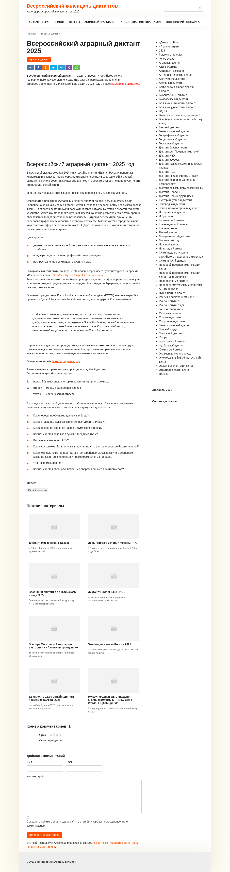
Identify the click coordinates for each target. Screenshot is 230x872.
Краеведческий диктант (173, 224)
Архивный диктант (170, 82)
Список (59, 22)
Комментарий (35, 776)
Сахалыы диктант (170, 313)
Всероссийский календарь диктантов (72, 6)
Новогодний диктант (171, 248)
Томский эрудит (168, 329)
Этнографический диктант (175, 369)
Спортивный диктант (172, 321)
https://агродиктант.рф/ (66, 361)
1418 (162, 50)
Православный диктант (173, 280)
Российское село (37, 490)
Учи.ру (163, 337)
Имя (30, 762)
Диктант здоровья (170, 159)
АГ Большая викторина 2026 (141, 22)
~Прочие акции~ (169, 46)
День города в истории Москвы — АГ (113, 542)
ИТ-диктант (166, 216)
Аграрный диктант (39, 59)
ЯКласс (163, 373)
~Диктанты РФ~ (168, 42)
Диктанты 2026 (39, 22)
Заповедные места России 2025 (109, 644)
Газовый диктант (169, 127)
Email (70, 762)
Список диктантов (164, 401)
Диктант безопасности (173, 147)
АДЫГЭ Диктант (169, 66)
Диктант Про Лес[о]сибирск (176, 196)
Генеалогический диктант (175, 131)
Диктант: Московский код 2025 (49, 542)
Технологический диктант (175, 325)
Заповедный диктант (172, 204)
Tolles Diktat (166, 58)
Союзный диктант (170, 317)
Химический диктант (171, 349)
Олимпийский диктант (172, 260)
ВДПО (163, 111)
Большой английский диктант (177, 103)
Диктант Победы (169, 192)
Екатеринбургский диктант (175, 200)
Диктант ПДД (167, 171)
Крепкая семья (168, 228)
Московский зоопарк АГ (183, 22)
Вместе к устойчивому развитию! (179, 115)
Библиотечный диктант (173, 95)
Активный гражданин (100, 22)
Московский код (169, 240)
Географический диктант (174, 135)
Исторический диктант (173, 212)
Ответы (74, 22)
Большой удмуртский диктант (177, 107)
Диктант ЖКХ (167, 155)
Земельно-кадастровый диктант (179, 208)
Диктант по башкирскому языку (178, 175)
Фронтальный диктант (172, 341)
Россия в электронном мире (176, 297)
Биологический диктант (173, 99)
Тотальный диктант (171, 333)
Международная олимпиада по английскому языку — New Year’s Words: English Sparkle (110, 700)
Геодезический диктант (173, 139)
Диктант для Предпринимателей (179, 151)
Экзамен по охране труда (175, 353)
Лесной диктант (168, 232)
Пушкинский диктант (172, 293)
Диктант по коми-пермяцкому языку (181, 188)
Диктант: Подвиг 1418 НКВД (106, 592)
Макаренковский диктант (174, 236)
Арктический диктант (172, 78)
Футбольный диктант (172, 345)
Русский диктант (169, 301)
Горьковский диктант (172, 143)
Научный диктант (169, 244)
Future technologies (171, 54)
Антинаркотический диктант (176, 74)
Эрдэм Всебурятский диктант (177, 365)
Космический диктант (172, 220)
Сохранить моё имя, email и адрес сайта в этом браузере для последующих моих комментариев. (77, 823)
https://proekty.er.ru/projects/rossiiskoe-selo (77, 275)
